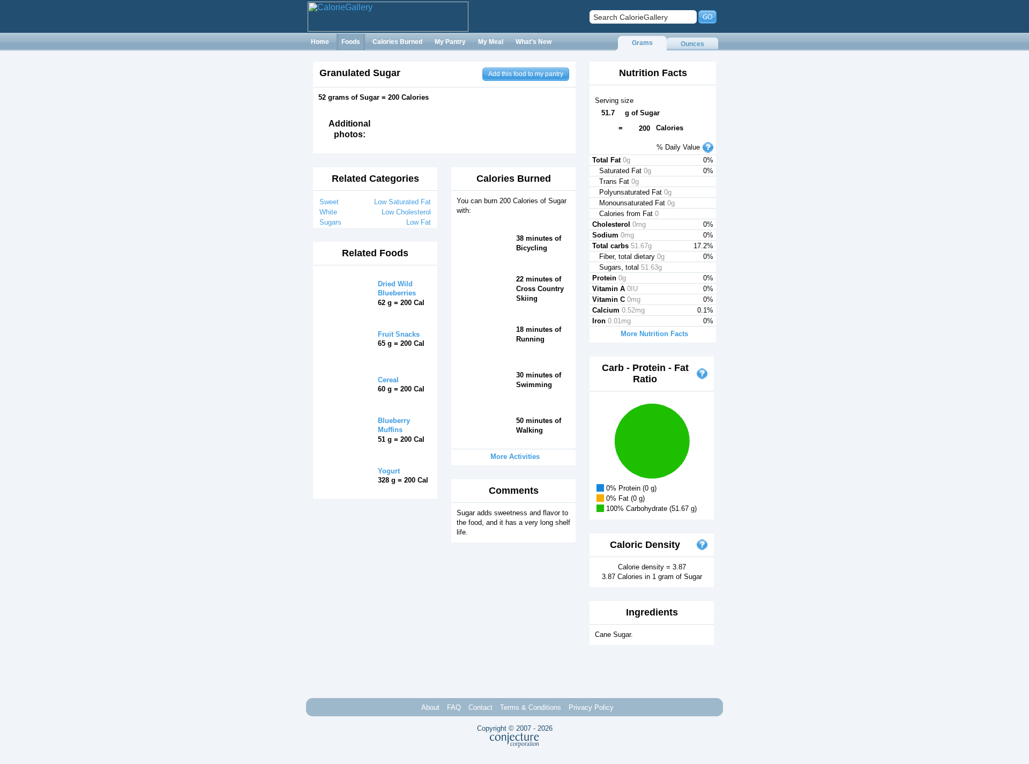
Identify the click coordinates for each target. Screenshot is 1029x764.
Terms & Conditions (530, 707)
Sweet (329, 202)
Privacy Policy (591, 707)
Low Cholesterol (406, 212)
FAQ (454, 707)
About (430, 707)
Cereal (388, 380)
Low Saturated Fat (402, 202)
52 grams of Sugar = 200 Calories (373, 97)
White (328, 212)
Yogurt (389, 471)
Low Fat (418, 222)
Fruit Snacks (399, 334)
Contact (480, 707)
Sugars (330, 222)
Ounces (692, 44)
